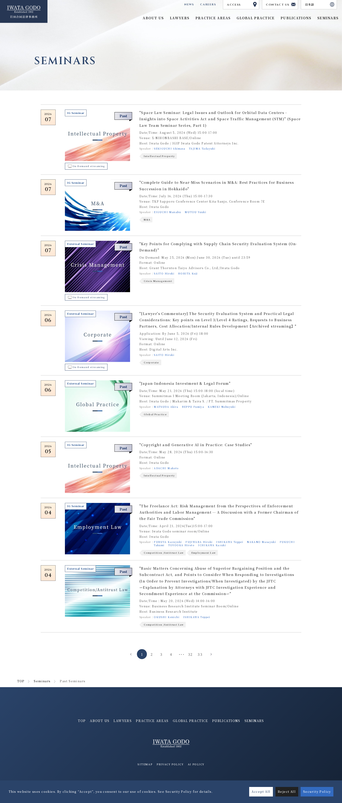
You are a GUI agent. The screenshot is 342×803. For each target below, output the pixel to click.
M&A (147, 219)
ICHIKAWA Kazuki (212, 545)
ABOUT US (99, 720)
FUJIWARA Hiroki (198, 542)
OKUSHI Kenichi (166, 617)
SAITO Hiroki (164, 273)
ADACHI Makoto (166, 468)
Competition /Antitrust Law (164, 552)
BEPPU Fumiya (193, 406)
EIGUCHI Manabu (167, 212)
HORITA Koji (188, 273)
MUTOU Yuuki (195, 212)
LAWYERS (123, 720)
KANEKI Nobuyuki (221, 406)
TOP (21, 681)
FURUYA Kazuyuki (168, 542)
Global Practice (155, 414)
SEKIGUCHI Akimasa (169, 148)
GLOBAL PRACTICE (256, 17)
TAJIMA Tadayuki (202, 148)
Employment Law (203, 552)
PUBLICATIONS (226, 720)
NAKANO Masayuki (261, 542)
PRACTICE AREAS (152, 720)
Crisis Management (158, 281)
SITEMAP (144, 764)
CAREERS (208, 4)
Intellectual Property (159, 156)
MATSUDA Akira (166, 406)
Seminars (42, 681)
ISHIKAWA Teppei (229, 542)
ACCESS (234, 5)
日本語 (309, 5)
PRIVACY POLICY (170, 764)
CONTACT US (277, 5)
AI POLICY (196, 764)
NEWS (189, 4)
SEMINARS (254, 720)
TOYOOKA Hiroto (181, 545)
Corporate (151, 362)
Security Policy (317, 791)
